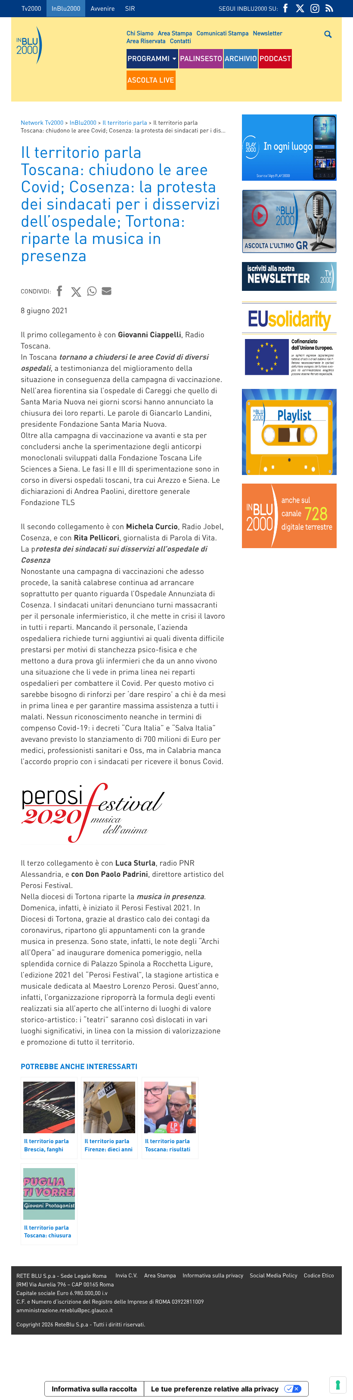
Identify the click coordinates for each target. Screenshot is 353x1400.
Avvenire (102, 8)
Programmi (148, 58)
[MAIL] (106, 291)
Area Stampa (175, 33)
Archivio (241, 58)
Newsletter (267, 33)
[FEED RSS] (329, 8)
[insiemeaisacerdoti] (5, 706)
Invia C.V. (126, 1275)
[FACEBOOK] (285, 8)
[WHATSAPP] (92, 291)
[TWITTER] (300, 8)
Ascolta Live (150, 80)
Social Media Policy (273, 1275)
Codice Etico (319, 1275)
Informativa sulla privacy (213, 1275)
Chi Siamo (140, 33)
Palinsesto (201, 58)
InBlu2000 (66, 8)
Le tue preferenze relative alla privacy (215, 1389)
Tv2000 (31, 8)
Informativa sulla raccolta (94, 1389)
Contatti (180, 41)
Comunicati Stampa (222, 33)
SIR (130, 8)
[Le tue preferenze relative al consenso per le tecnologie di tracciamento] (338, 1385)
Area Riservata (146, 41)
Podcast (275, 58)
